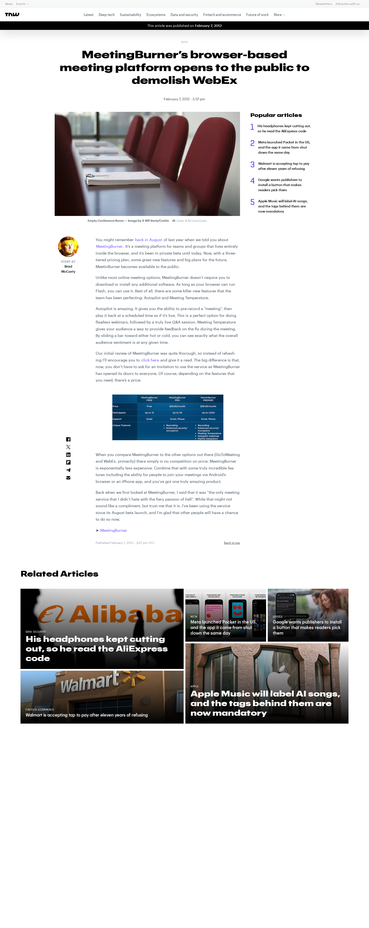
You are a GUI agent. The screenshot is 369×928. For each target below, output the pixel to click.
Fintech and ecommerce (222, 14)
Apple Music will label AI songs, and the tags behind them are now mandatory (283, 206)
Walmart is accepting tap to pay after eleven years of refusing (283, 165)
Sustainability (130, 14)
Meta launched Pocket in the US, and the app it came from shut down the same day (284, 147)
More (278, 14)
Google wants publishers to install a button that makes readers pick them (280, 185)
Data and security (184, 14)
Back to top (232, 543)
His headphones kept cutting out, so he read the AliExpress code (284, 128)
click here (150, 360)
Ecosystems (155, 14)
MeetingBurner (109, 246)
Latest (89, 14)
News (9, 4)
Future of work (257, 14)
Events (20, 4)
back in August (148, 239)
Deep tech (107, 14)
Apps (184, 42)
